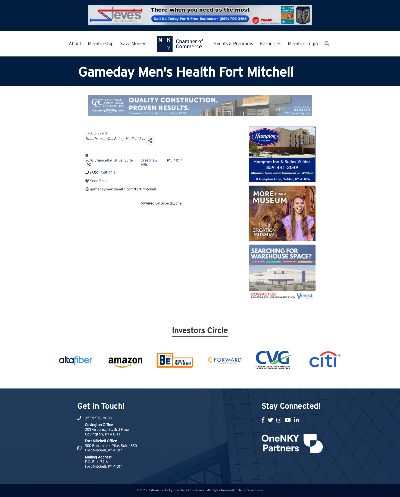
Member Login (303, 43)
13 (208, 380)
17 (230, 380)
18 (236, 380)
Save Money (132, 43)
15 (219, 380)
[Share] (150, 141)
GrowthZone (171, 203)
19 (241, 380)
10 (191, 380)
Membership (100, 43)
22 (258, 380)
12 (202, 380)
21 (252, 380)
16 (225, 380)
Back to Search (96, 133)
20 (247, 380)
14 (214, 380)
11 (197, 380)
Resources (270, 43)
